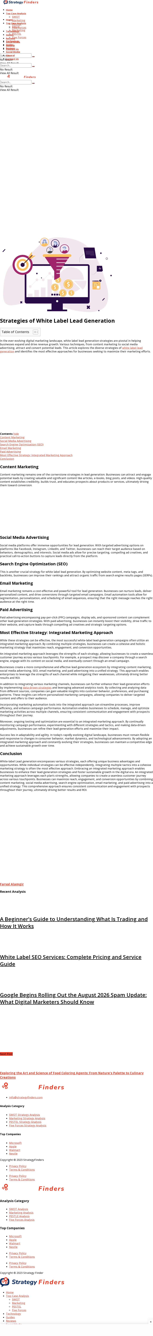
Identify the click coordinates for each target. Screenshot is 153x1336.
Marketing (18, 20)
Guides (10, 44)
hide (16, 434)
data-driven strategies (37, 687)
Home (9, 9)
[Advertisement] (76, 124)
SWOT (16, 17)
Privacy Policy (17, 1166)
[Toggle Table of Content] (34, 332)
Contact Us (12, 58)
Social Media (13, 51)
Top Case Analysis (16, 13)
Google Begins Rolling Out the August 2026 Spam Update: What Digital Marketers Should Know (73, 998)
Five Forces (19, 37)
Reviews (10, 38)
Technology (12, 41)
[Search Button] (33, 56)
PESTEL (16, 34)
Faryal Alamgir (12, 884)
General (10, 55)
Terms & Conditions (22, 1169)
